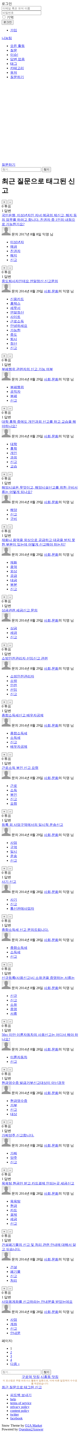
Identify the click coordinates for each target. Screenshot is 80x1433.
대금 (13, 580)
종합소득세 (18, 733)
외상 (13, 571)
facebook (16, 1418)
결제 (13, 1214)
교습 (13, 466)
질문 (13, 50)
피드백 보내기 (21, 1395)
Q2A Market (33, 1425)
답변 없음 (17, 59)
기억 (10, 17)
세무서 (15, 308)
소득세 (15, 737)
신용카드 (17, 299)
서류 (13, 1013)
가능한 (15, 330)
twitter (14, 1414)
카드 (13, 1210)
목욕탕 (15, 1201)
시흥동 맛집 (49, 1377)
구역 (13, 847)
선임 (13, 689)
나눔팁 (7, 38)
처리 (13, 1280)
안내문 (15, 1333)
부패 (13, 396)
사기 (13, 899)
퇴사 (13, 339)
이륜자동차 (18, 1057)
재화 (13, 562)
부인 (13, 794)
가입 (13, 30)
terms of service (20, 1403)
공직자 (15, 391)
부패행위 (17, 387)
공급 (13, 576)
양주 (13, 1157)
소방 (13, 681)
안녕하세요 (18, 326)
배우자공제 (18, 746)
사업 (13, 842)
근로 (13, 786)
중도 (13, 334)
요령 (13, 803)
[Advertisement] (40, 121)
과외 (13, 457)
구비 (13, 519)
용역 (13, 567)
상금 (13, 628)
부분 (13, 584)
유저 (13, 72)
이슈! (14, 55)
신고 (13, 260)
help (13, 1399)
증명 (13, 1009)
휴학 (13, 448)
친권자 (15, 251)
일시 (13, 851)
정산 (13, 343)
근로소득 (17, 321)
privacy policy (19, 1407)
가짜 (13, 1153)
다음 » (15, 1364)
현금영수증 (18, 1101)
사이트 (15, 317)
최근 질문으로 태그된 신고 (22, 1387)
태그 (13, 63)
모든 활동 (17, 46)
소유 (13, 1004)
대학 (13, 444)
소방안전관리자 (22, 676)
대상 (13, 1114)
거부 (13, 1105)
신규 (13, 996)
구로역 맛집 (31, 1377)
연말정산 (17, 312)
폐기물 (15, 1271)
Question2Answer (31, 1429)
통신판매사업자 (22, 908)
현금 (13, 1206)
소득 (13, 790)
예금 (13, 246)
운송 (13, 856)
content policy (19, 1410)
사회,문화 (51, 291)
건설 (13, 1267)
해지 (13, 255)
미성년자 (17, 242)
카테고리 (17, 68)
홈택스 (15, 303)
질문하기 (17, 77)
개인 (13, 453)
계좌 (13, 1324)
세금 (13, 632)
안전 (13, 685)
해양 (13, 510)
